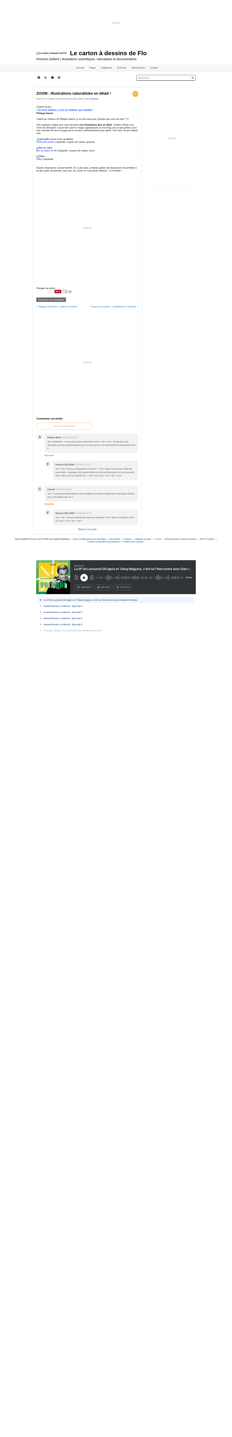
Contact (154, 67)
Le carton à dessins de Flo (108, 53)
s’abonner (86, 587)
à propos (124, 587)
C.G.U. (158, 539)
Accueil (80, 67)
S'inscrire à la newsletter (51, 299)
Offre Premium (207, 539)
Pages (92, 67)
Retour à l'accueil (87, 529)
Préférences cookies (133, 542)
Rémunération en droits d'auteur (180, 539)
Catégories (106, 67)
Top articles (114, 539)
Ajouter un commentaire (64, 426)
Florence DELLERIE (38, 539)
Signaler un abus (143, 539)
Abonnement (138, 67)
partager (105, 587)
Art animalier (92, 99)
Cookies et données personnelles (103, 542)
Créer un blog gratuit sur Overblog (89, 539)
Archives (121, 67)
